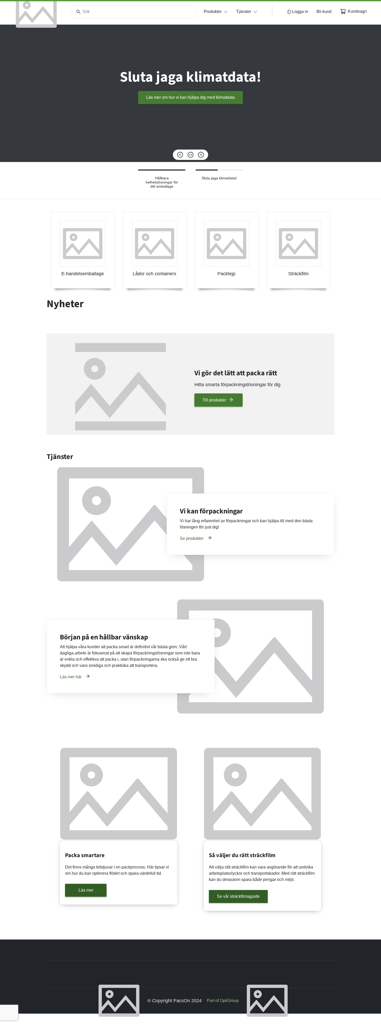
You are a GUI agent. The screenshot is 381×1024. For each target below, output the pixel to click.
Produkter (213, 11)
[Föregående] (180, 155)
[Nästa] (201, 155)
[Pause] (190, 155)
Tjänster (243, 11)
